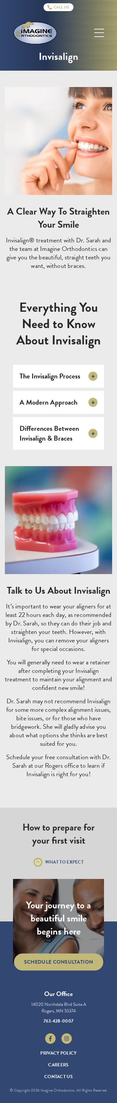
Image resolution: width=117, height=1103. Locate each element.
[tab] (58, 376)
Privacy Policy (58, 1053)
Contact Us (58, 1076)
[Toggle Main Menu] (99, 33)
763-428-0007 (59, 1021)
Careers (58, 1064)
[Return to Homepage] (35, 32)
